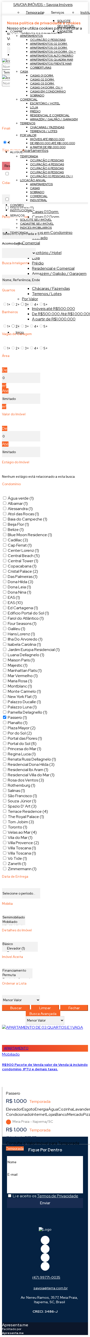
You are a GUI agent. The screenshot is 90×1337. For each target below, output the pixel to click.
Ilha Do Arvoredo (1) (25, 639)
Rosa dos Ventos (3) (26, 780)
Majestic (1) (18, 665)
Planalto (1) (18, 722)
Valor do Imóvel (14, 414)
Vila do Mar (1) (20, 837)
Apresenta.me (15, 1325)
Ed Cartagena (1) (23, 607)
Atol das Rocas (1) (23, 514)
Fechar (74, 1008)
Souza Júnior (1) (22, 801)
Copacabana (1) (22, 566)
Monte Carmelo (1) (24, 691)
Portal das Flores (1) (25, 738)
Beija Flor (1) (18, 524)
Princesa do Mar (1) (24, 748)
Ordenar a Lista (14, 983)
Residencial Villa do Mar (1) (31, 774)
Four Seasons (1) (22, 623)
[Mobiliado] (13, 922)
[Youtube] (45, 1249)
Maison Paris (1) (21, 660)
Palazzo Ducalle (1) (24, 701)
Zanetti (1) (17, 863)
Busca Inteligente (16, 263)
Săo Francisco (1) (22, 795)
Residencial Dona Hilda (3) (31, 764)
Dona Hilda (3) (20, 581)
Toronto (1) (17, 827)
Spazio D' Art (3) (22, 806)
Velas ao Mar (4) (22, 832)
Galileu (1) (16, 628)
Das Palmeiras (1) (23, 576)
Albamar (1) (18, 503)
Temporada (15, 1148)
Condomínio (11, 484)
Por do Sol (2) (20, 733)
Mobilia (7, 904)
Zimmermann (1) (22, 868)
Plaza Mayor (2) (22, 728)
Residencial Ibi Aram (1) (28, 769)
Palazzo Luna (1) (22, 707)
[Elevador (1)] (20, 948)
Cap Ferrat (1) (20, 545)
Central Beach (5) (24, 555)
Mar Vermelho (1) (23, 675)
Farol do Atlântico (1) (26, 618)
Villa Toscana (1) (22, 848)
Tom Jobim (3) (21, 821)
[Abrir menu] (1, 23)
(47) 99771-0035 (46, 1277)
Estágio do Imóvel (15, 462)
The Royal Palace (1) (26, 816)
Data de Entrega (15, 876)
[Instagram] (45, 1266)
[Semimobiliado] (13, 917)
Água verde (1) (21, 498)
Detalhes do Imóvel (17, 930)
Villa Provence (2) (23, 842)
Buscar (16, 1008)
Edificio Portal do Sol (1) (28, 613)
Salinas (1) (16, 790)
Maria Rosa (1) (20, 681)
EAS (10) (15, 602)
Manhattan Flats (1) (25, 670)
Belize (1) (16, 529)
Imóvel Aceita (12, 957)
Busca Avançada (43, 1013)
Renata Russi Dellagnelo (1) (32, 759)
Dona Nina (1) (19, 592)
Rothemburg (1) (21, 785)
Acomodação (12, 243)
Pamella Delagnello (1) (27, 712)
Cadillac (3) (18, 540)
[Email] (45, 1257)
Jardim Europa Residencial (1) (34, 649)
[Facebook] (45, 1240)
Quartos (8, 290)
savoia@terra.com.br (51, 1288)
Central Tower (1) (23, 560)
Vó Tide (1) (17, 858)
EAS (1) (14, 597)
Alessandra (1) (20, 508)
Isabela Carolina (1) (24, 644)
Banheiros (10, 312)
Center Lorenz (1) (23, 550)
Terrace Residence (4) (28, 811)
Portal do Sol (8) (22, 743)
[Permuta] (17, 975)
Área (6, 356)
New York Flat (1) (22, 696)
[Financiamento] (17, 970)
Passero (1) (17, 717)
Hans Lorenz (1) (21, 634)
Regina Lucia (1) (22, 754)
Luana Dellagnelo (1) (26, 654)
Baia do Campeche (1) (27, 519)
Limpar (45, 1008)
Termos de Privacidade (57, 1196)
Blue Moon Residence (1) (30, 534)
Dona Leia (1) (19, 587)
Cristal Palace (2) (23, 571)
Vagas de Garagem (17, 334)
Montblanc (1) (20, 686)
